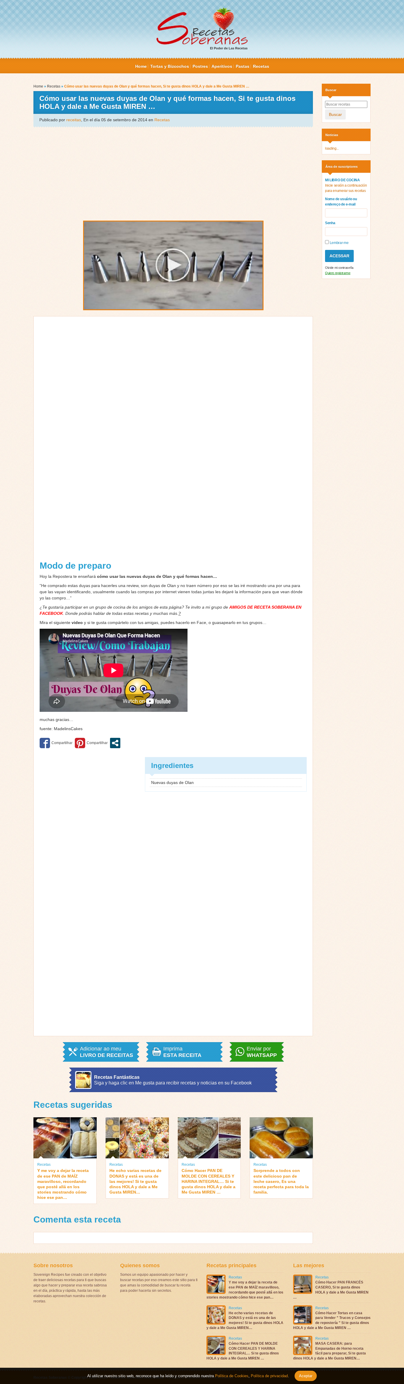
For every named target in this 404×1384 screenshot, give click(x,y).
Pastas (242, 66)
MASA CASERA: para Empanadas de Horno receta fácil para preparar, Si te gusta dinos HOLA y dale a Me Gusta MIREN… (329, 1350)
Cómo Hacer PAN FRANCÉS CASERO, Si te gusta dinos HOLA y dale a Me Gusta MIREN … (331, 1289)
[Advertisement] (173, 173)
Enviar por (262, 1052)
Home (141, 66)
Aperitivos (221, 66)
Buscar (335, 114)
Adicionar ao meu (106, 1052)
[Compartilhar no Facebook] (56, 743)
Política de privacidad (269, 1376)
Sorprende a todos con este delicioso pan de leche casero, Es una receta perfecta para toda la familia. (281, 1181)
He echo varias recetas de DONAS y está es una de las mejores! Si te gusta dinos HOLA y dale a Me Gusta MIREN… (135, 1181)
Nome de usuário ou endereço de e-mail (341, 201)
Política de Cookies (231, 1376)
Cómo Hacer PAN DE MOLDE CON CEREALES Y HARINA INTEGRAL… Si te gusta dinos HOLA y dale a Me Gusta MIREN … (208, 1181)
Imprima (182, 1052)
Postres (200, 66)
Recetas (261, 66)
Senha (330, 223)
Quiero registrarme (337, 273)
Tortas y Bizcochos (169, 66)
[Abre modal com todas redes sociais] (115, 743)
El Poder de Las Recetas (229, 48)
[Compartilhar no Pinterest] (91, 743)
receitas (73, 119)
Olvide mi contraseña (339, 267)
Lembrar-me (338, 243)
